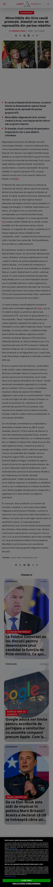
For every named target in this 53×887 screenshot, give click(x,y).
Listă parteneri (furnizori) (10, 876)
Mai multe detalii (13, 848)
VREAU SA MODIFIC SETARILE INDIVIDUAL (26, 884)
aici (26, 856)
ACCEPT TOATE (26, 880)
